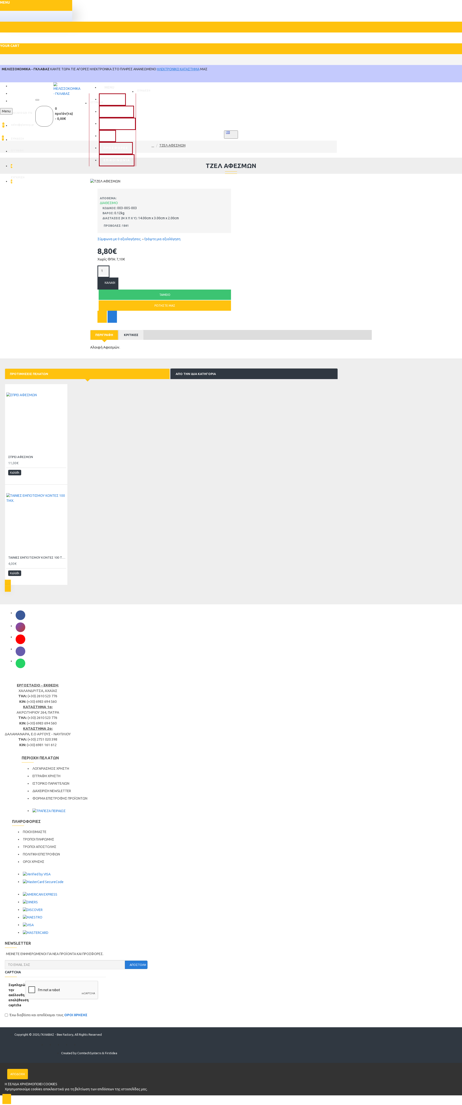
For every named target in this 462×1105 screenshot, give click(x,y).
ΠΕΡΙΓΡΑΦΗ (104, 334)
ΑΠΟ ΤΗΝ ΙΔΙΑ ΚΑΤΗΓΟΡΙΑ (196, 373)
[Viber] (20, 651)
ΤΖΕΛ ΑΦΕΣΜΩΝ (172, 145)
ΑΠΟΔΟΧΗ (17, 1074)
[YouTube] (20, 639)
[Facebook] (20, 615)
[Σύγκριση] (112, 317)
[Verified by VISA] (37, 874)
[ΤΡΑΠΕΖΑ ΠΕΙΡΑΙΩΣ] (49, 811)
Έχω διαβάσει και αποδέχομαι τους (48, 1015)
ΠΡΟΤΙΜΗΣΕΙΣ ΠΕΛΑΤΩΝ (29, 373)
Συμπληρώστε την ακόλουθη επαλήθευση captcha (15, 995)
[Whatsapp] (20, 663)
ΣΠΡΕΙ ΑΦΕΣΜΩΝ (20, 457)
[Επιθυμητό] (102, 317)
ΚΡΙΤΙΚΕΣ (131, 334)
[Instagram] (20, 627)
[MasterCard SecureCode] (43, 882)
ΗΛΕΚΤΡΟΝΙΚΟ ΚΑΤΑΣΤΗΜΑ (178, 69)
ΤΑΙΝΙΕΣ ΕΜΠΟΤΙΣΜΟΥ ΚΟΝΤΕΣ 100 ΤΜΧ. (37, 557)
